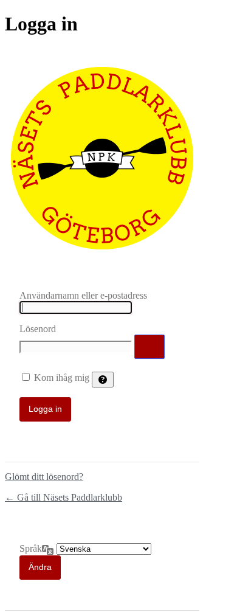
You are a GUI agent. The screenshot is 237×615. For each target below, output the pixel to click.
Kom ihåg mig (61, 377)
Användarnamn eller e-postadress (83, 295)
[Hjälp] (103, 379)
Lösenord (37, 329)
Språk (30, 548)
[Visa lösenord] (149, 347)
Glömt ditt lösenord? (44, 476)
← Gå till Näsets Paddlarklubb (63, 497)
